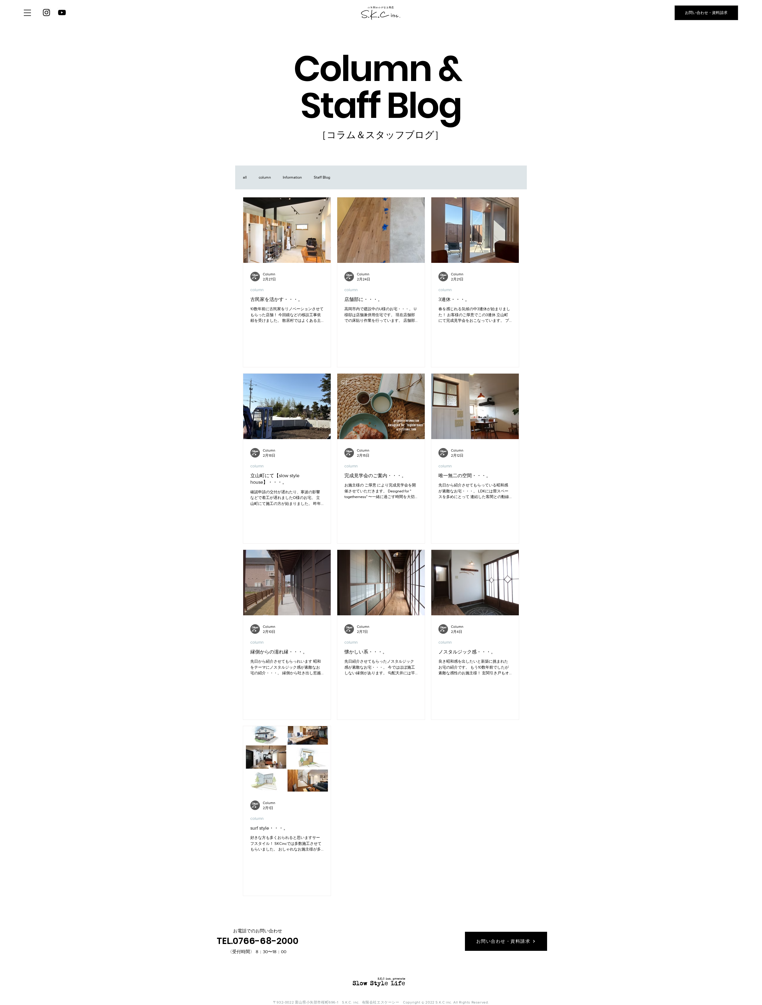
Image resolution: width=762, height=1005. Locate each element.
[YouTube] (62, 12)
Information (292, 177)
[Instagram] (46, 12)
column (265, 177)
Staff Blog (322, 177)
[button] (27, 12)
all (245, 177)
